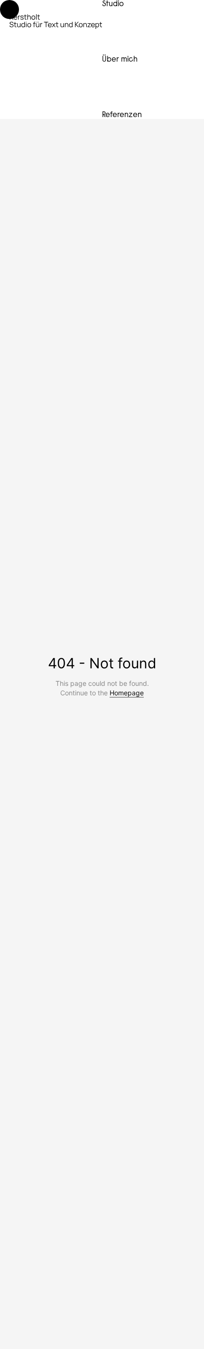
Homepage (127, 693)
